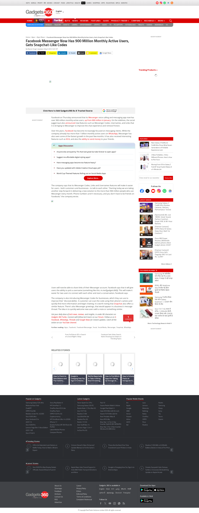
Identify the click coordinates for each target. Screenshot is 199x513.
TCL (159, 414)
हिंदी (45, 3)
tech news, (73, 314)
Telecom (57, 25)
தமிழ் (118, 489)
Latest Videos (145, 200)
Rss (123, 503)
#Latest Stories (32, 464)
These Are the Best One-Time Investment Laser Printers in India (119, 446)
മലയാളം (110, 493)
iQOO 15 (29, 422)
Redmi (160, 403)
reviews (81, 314)
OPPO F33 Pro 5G (56, 414)
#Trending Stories (33, 441)
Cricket (57, 3)
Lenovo (145, 405)
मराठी (129, 489)
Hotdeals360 (130, 25)
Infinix (128, 419)
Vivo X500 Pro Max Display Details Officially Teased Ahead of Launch (44, 469)
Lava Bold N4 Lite (83, 417)
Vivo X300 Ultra (31, 417)
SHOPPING (96, 3)
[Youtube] (153, 191)
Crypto (97, 25)
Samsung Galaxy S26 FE (85, 405)
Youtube (109, 503)
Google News (85, 319)
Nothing (145, 411)
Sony (160, 411)
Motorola (145, 408)
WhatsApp (113, 133)
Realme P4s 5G (82, 419)
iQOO (128, 422)
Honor (128, 414)
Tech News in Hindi (147, 270)
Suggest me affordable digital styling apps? (73, 157)
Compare (135, 20)
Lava (144, 403)
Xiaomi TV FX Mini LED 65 (108, 414)
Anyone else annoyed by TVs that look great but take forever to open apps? (86, 152)
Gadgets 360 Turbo (59, 317)
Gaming (75, 25)
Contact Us (59, 497)
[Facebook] (142, 191)
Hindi (108, 489)
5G (167, 25)
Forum (101, 317)
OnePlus (145, 417)
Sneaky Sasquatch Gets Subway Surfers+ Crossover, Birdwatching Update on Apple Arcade (157, 470)
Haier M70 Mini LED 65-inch (109, 411)
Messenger (93, 117)
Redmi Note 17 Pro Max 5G (86, 408)
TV (110, 25)
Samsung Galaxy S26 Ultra (35, 403)
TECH (83, 3)
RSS (56, 500)
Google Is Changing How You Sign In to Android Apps (121, 469)
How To (66, 25)
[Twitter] (147, 191)
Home (29, 20)
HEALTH (77, 3)
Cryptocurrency (55, 417)
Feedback (58, 491)
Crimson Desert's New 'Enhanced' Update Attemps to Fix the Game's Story (83, 447)
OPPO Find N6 (31, 411)
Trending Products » (148, 70)
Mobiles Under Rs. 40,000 (35, 414)
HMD (128, 411)
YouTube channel (69, 322)
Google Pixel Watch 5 (107, 408)
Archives (58, 494)
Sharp (160, 408)
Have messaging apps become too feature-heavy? (76, 162)
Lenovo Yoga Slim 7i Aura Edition (37, 428)
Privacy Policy (81, 489)
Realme (145, 425)
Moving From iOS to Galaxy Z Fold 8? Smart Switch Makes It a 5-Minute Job (161, 167)
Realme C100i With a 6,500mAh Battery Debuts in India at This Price (157, 446)
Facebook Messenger (84, 327)
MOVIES (49, 3)
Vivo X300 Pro (31, 425)
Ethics (78, 491)
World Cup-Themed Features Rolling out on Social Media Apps (81, 173)
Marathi (124, 3)
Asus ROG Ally (105, 419)
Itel (127, 425)
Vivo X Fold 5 (30, 433)
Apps (33, 37)
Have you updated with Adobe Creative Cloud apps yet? (79, 168)
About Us (58, 486)
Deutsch (119, 493)
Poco (144, 422)
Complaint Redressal (84, 500)
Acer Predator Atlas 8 (107, 417)
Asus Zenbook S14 (32, 419)
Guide (106, 20)
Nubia (144, 414)
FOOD (63, 3)
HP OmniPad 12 (55, 405)
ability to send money (91, 139)
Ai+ (127, 403)
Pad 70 (102, 403)
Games (88, 3)
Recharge (149, 20)
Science (149, 25)
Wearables (159, 25)
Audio (104, 25)
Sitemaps (58, 489)
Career (78, 486)
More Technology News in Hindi (159, 323)
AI (49, 20)
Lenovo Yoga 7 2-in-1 (84, 428)
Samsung (161, 405)
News (75, 20)
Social (95, 327)
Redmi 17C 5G (82, 422)
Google (128, 408)
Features (96, 20)
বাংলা (112, 489)
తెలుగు (123, 489)
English (101, 489)
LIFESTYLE (69, 3)
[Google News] (170, 191)
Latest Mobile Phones (57, 430)
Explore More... (93, 178)
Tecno (160, 417)
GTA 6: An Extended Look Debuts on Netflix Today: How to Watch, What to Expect (45, 447)
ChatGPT (29, 408)
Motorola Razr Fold (32, 405)
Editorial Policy (81, 494)
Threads (72, 319)
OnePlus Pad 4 (55, 411)
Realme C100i (82, 414)
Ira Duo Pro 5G (82, 430)
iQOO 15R (29, 430)
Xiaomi (160, 419)
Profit (40, 3)
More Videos (166, 264)
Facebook (69, 131)
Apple (128, 405)
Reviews (84, 20)
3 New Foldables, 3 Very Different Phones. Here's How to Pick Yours (161, 157)
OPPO (144, 419)
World (33, 3)
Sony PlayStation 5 (56, 403)
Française (126, 493)
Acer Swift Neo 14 (83, 425)
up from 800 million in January (98, 120)
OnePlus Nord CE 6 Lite (58, 408)
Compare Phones (56, 432)
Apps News (41, 37)
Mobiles (48, 25)
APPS (103, 3)
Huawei (129, 417)
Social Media (102, 327)
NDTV (28, 3)
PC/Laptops (118, 25)
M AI (68, 139)
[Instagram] (159, 191)
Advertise (58, 502)
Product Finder (119, 20)
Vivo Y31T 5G (81, 411)
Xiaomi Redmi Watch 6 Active (110, 405)
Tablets (141, 25)
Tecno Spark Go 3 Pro (84, 403)
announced (70, 123)
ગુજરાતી (102, 493)
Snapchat (118, 303)
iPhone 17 (53, 422)
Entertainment (86, 25)
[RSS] (172, 3)
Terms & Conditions (83, 497)
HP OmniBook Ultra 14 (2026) (60, 419)
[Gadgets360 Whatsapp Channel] (164, 191)
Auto (67, 20)
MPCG (118, 3)
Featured (144, 139)
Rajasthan (110, 3)
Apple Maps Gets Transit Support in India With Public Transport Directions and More (84, 470)
